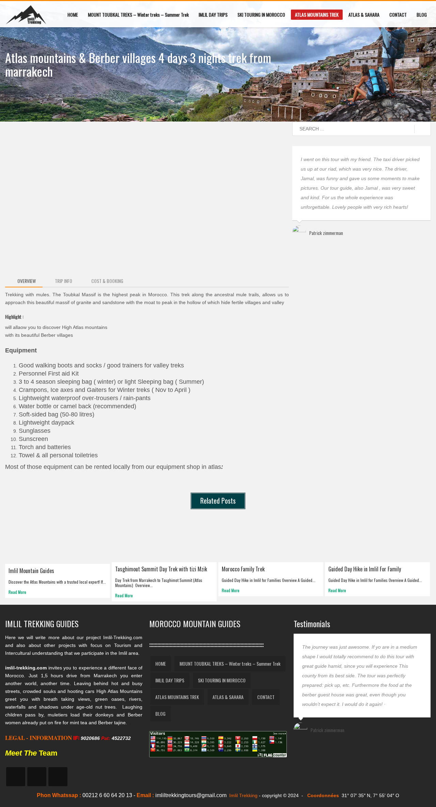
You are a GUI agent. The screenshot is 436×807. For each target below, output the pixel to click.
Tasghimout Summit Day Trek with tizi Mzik (161, 569)
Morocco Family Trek (243, 569)
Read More (17, 592)
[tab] (24, 281)
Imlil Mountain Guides (31, 571)
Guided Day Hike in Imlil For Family (364, 569)
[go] (422, 129)
